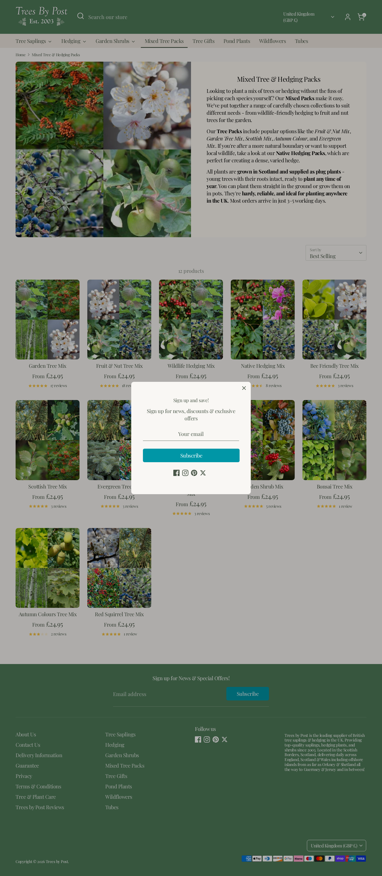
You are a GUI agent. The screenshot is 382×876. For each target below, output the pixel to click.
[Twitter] (203, 473)
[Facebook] (176, 473)
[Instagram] (185, 473)
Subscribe (191, 455)
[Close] (244, 388)
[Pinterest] (194, 473)
